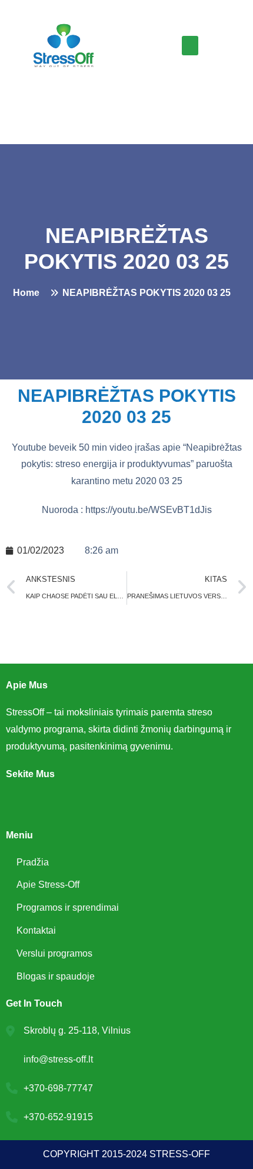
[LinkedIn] (43, 805)
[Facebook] (17, 805)
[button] (190, 45)
